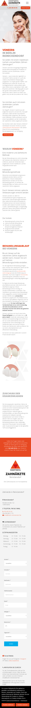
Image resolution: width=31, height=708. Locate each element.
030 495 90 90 (13, 8)
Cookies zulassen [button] (23, 704)
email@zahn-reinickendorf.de (12, 515)
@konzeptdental (14, 661)
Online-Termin (25, 8)
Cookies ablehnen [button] (8, 704)
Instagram (23, 659)
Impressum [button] (24, 700)
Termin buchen (8, 135)
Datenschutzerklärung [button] (12, 700)
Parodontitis (24, 275)
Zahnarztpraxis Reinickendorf (11, 127)
